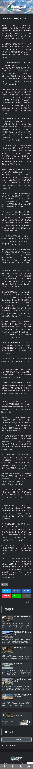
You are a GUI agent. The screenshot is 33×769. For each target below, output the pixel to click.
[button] (29, 398)
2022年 (5, 584)
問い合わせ (24, 763)
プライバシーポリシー (9, 763)
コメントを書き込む (16, 739)
